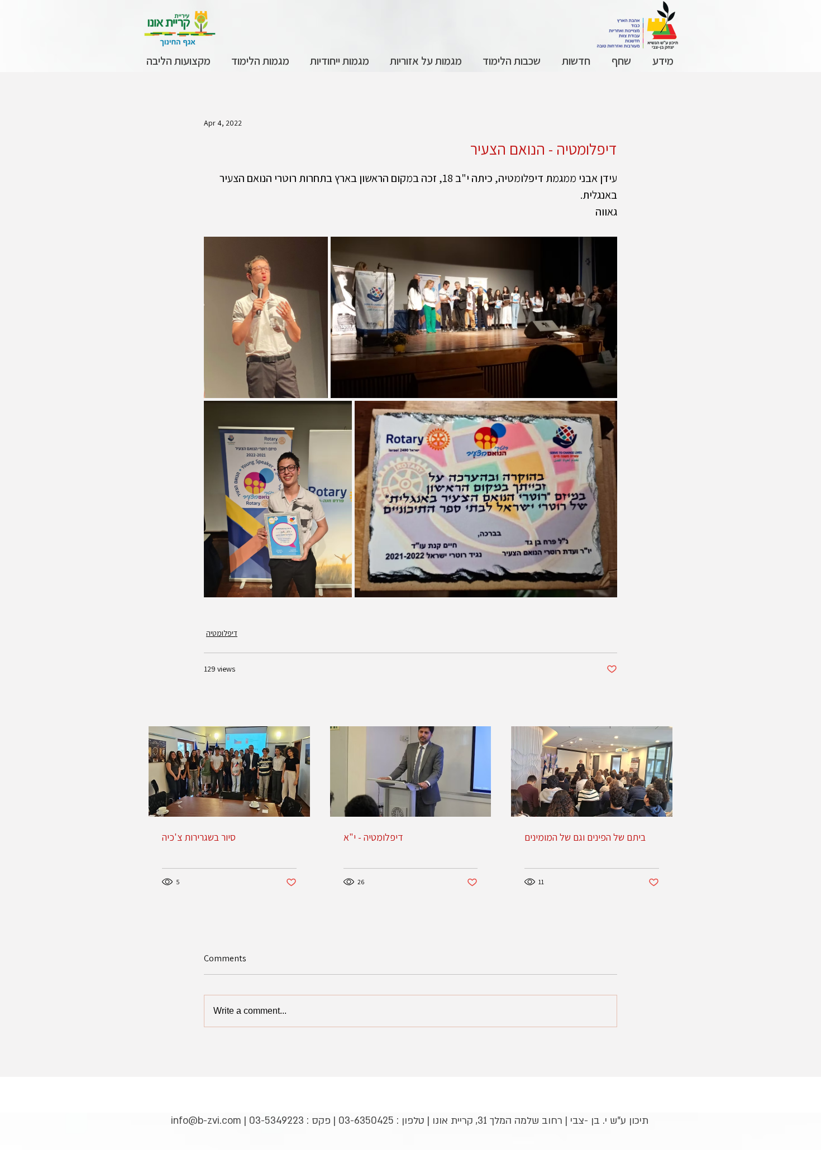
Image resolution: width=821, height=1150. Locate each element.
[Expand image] (266, 317)
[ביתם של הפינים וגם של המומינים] (591, 771)
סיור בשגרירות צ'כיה (199, 837)
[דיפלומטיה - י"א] (410, 771)
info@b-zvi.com (206, 1120)
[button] (662, 61)
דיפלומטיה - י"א (373, 837)
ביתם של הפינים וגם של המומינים (585, 837)
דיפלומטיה (221, 633)
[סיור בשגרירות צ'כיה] (229, 771)
